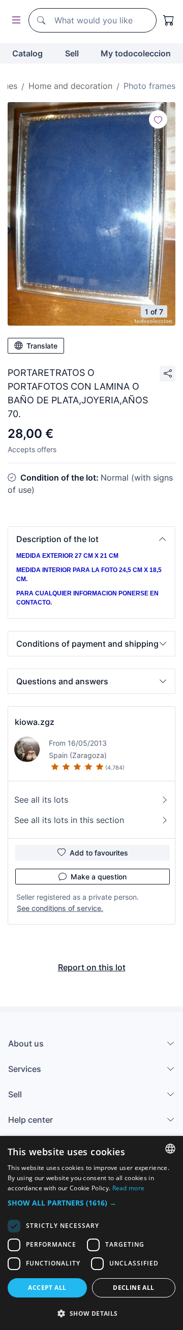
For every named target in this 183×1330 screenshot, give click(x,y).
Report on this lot (92, 967)
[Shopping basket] (169, 20)
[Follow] (158, 119)
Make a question (99, 876)
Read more (128, 1188)
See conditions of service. (60, 908)
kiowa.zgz (34, 722)
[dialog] (91, 1233)
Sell (72, 53)
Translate (41, 345)
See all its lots (41, 800)
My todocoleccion (136, 53)
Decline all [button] (133, 1287)
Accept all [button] (47, 1287)
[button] (91, 539)
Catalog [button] (27, 53)
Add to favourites (99, 852)
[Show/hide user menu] (14, 20)
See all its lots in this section (69, 820)
